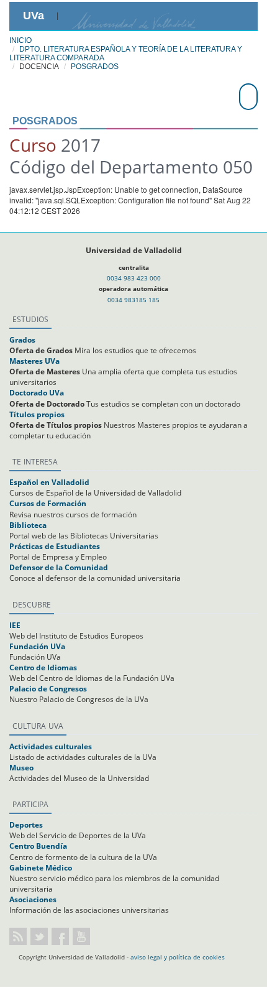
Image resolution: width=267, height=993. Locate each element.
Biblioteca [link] (28, 525)
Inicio (20, 40)
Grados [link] (22, 340)
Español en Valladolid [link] (49, 482)
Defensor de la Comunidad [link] (58, 567)
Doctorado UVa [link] (36, 392)
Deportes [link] (26, 825)
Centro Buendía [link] (38, 846)
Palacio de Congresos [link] (48, 688)
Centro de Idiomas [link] (43, 667)
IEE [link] (14, 625)
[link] (73, 14)
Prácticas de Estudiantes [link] (54, 546)
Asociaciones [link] (33, 899)
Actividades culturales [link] (50, 746)
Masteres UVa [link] (34, 361)
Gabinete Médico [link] (40, 867)
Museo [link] (21, 767)
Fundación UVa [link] (37, 646)
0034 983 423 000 (134, 278)
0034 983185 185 (133, 299)
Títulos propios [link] (37, 414)
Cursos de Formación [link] (47, 503)
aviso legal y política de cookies (177, 957)
